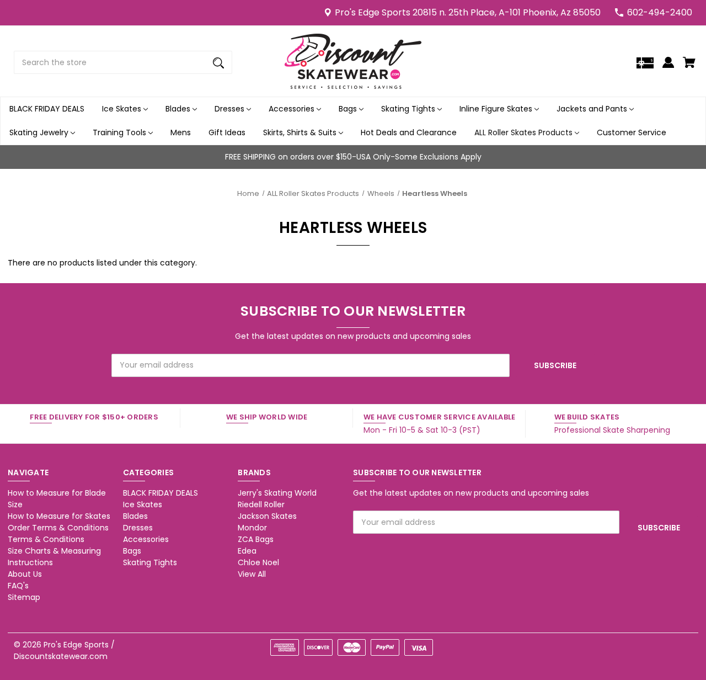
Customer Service (631, 132)
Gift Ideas (226, 132)
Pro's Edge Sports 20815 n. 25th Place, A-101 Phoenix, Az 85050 (468, 12)
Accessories (293, 108)
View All (252, 574)
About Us (25, 574)
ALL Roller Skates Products (524, 132)
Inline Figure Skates (496, 108)
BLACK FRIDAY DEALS (46, 108)
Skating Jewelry (40, 132)
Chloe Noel (258, 562)
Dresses (231, 108)
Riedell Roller (261, 504)
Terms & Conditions (46, 539)
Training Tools (120, 132)
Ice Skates (122, 108)
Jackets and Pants (593, 108)
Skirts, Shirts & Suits (301, 132)
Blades (178, 108)
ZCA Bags (256, 539)
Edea (247, 550)
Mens (180, 132)
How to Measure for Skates (59, 516)
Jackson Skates (267, 516)
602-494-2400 (659, 12)
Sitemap (24, 597)
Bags (349, 108)
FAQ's (18, 585)
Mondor (252, 527)
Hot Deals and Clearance (409, 132)
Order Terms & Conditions (58, 527)
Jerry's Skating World (277, 492)
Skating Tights (409, 108)
